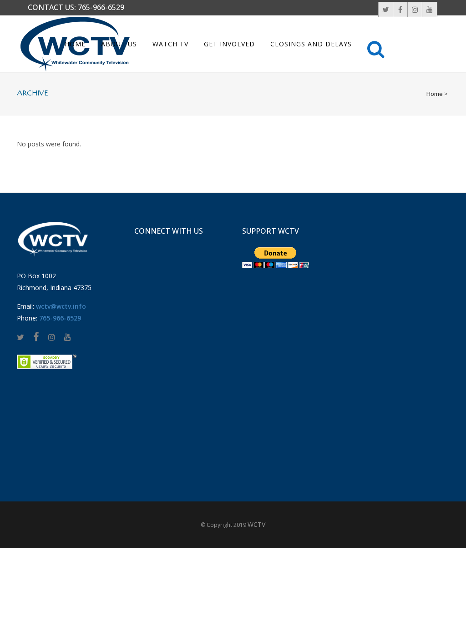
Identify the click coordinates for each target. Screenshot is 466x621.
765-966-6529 (101, 7)
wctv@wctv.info (61, 306)
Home (434, 94)
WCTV (256, 524)
